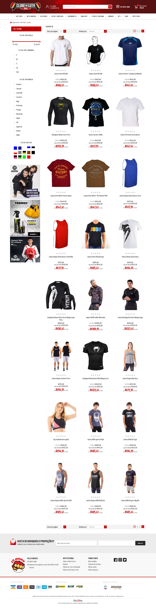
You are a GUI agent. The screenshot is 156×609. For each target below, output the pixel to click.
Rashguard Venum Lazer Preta (61, 134)
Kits (119, 16)
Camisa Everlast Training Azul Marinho (130, 73)
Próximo (142, 31)
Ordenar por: (83, 31)
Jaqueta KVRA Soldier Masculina (95, 317)
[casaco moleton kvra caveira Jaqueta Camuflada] (95, 295)
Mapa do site (120, 596)
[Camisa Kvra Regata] (61, 478)
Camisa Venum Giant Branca (130, 256)
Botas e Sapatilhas (57, 16)
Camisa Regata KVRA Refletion (95, 500)
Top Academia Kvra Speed (61, 439)
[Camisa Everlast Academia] (130, 51)
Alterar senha (92, 566)
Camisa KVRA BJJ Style (130, 439)
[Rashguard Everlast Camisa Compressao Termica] (130, 295)
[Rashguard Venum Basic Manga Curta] (95, 356)
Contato (31, 567)
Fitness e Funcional (98, 16)
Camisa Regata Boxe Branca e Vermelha (61, 256)
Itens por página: (52, 31)
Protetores (136, 16)
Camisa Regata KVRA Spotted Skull (61, 500)
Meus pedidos (92, 561)
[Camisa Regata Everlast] (61, 356)
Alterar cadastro (93, 569)
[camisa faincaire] (95, 112)
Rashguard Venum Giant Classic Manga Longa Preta (61, 318)
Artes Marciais (31, 16)
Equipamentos (72, 16)
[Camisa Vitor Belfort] (61, 173)
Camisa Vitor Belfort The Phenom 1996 (95, 195)
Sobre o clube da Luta (69, 561)
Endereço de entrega (94, 564)
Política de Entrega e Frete (71, 569)
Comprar (62, 90)
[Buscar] (110, 6)
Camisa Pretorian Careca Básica (130, 134)
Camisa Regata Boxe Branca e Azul (130, 195)
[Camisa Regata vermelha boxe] (61, 234)
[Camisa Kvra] (95, 417)
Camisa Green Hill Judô (61, 73)
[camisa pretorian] (130, 112)
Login (54, 6)
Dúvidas (65, 564)
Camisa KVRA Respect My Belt (130, 500)
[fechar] (80, 302)
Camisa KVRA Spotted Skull (95, 439)
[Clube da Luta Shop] (26, 7)
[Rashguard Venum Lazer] (61, 112)
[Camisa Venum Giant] (130, 234)
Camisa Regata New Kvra (130, 378)
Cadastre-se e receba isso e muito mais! (30, 544)
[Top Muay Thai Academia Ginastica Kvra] (61, 417)
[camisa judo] (61, 51)
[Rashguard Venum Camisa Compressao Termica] (61, 295)
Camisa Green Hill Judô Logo (95, 256)
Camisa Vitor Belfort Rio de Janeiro (61, 195)
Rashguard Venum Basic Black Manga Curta (96, 378)
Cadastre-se (55, 8)
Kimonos (111, 16)
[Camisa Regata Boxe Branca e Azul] (130, 173)
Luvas (126, 16)
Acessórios (43, 16)
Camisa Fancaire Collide (96, 134)
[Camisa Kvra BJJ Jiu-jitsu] (130, 417)
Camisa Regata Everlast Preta (61, 378)
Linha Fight (84, 16)
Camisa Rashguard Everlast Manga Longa (130, 317)
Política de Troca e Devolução (71, 566)
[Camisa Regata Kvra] (130, 356)
